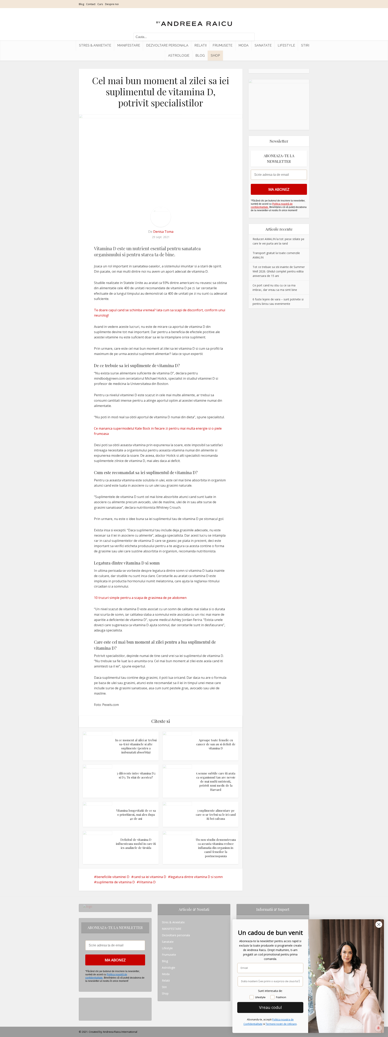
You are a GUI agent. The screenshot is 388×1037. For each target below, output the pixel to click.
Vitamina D (147, 882)
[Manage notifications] (378, 1028)
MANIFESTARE (128, 45)
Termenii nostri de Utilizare (281, 1024)
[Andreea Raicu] (194, 20)
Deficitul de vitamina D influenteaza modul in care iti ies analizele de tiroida (136, 844)
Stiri (305, 45)
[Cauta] (250, 37)
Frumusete (222, 45)
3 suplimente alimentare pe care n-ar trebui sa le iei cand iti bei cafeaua (216, 814)
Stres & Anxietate (95, 45)
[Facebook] (84, 1007)
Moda (243, 45)
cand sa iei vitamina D (150, 877)
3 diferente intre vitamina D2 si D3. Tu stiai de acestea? (136, 775)
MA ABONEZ (278, 189)
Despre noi (112, 4)
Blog (81, 4)
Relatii (200, 45)
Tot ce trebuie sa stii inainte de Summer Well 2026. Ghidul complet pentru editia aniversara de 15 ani (279, 271)
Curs (100, 4)
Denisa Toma (163, 231)
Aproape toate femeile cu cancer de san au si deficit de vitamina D (215, 744)
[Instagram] (84, 1001)
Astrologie (178, 55)
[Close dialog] (378, 924)
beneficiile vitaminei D (112, 877)
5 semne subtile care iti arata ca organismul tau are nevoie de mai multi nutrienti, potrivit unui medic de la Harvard (215, 781)
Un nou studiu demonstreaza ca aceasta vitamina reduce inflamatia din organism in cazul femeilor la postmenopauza (216, 848)
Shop (215, 55)
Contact (90, 4)
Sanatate (263, 45)
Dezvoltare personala (167, 45)
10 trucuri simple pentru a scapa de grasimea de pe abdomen (140, 597)
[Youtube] (84, 1014)
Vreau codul (270, 1007)
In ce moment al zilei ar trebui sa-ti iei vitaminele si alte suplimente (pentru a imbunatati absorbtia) (136, 746)
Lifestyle (286, 45)
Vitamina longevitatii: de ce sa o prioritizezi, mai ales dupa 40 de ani (136, 814)
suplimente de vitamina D (115, 882)
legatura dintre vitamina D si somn (196, 877)
